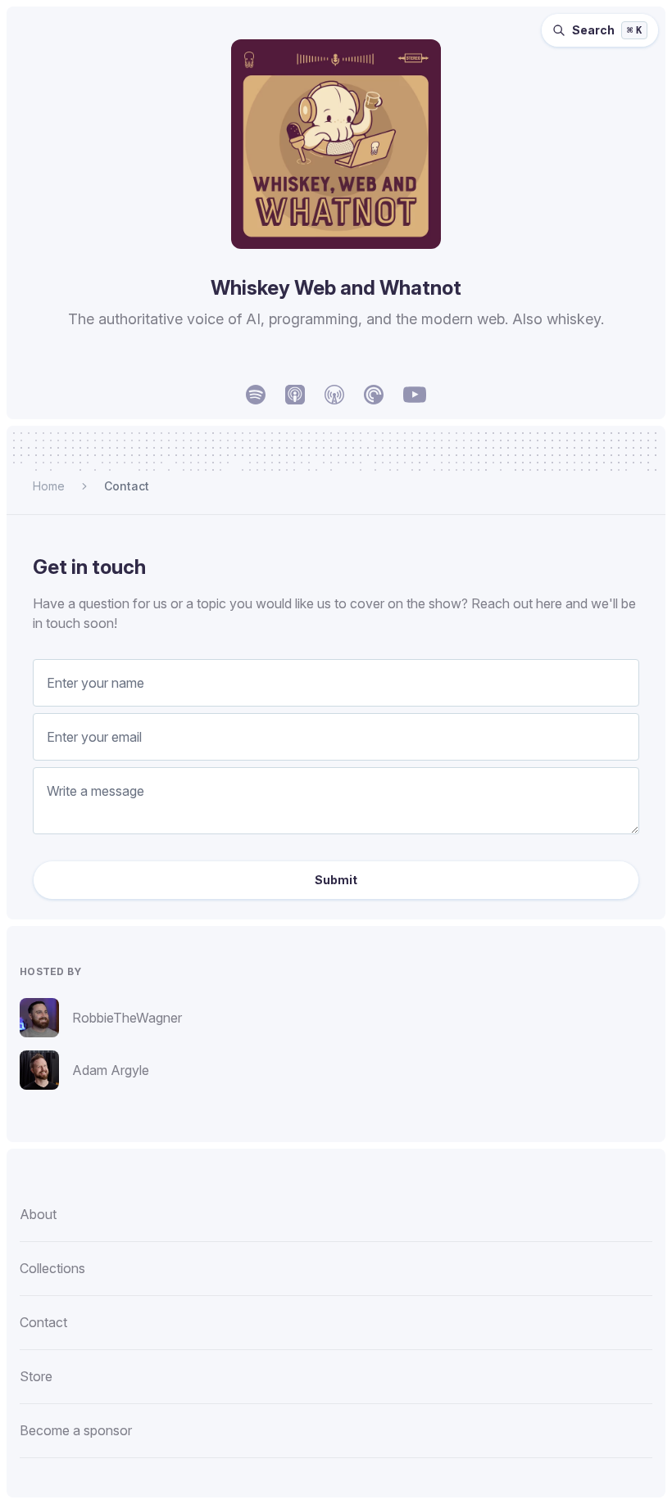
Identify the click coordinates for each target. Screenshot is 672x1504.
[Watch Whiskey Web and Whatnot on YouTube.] (414, 394)
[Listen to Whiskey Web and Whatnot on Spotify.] (256, 394)
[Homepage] (336, 144)
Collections (52, 1268)
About (38, 1214)
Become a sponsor (76, 1430)
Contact (126, 486)
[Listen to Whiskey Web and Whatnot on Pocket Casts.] (374, 394)
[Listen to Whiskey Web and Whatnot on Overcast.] (334, 394)
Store (36, 1376)
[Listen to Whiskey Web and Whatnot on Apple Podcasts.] (295, 394)
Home (49, 486)
